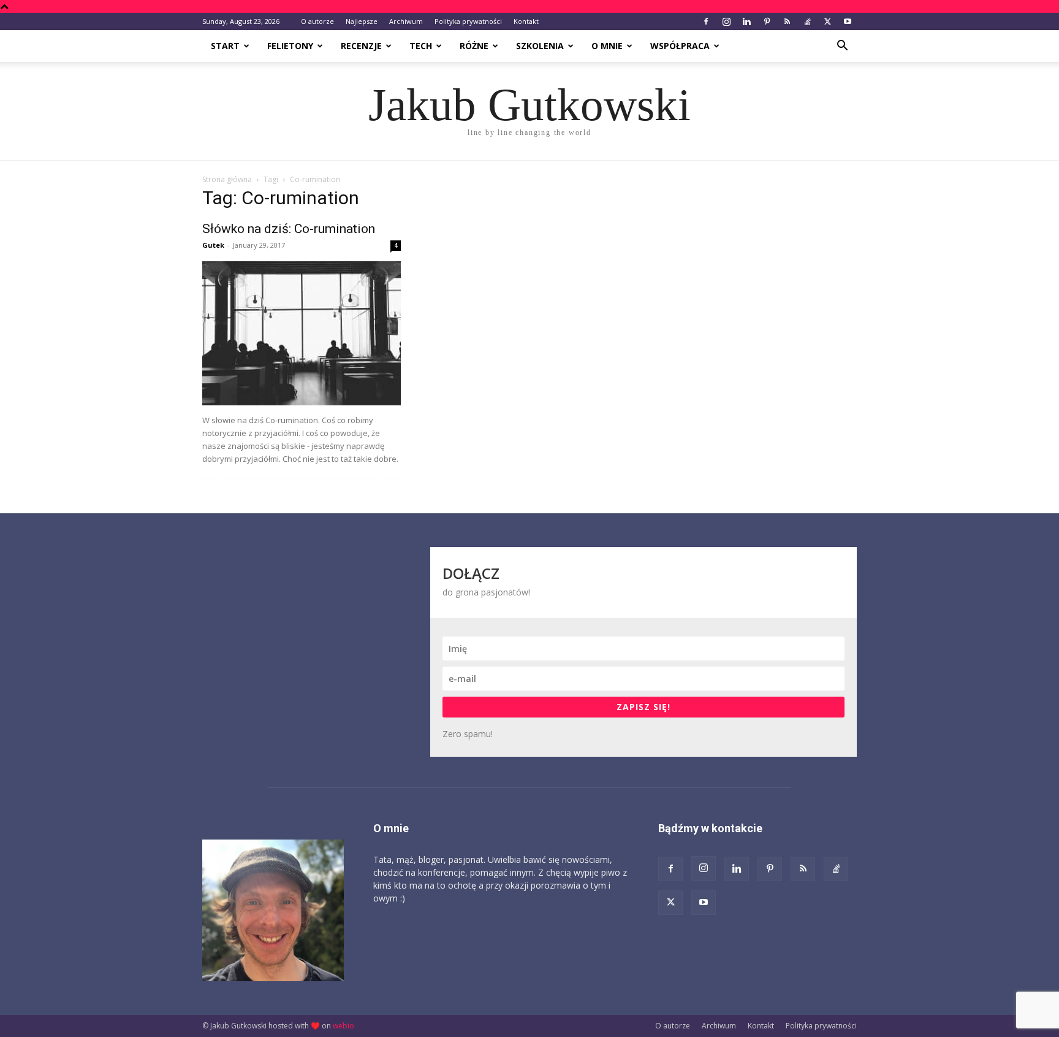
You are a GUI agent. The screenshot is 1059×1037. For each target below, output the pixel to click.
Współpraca (680, 46)
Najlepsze (362, 21)
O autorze (317, 21)
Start (225, 46)
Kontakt (526, 21)
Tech (420, 46)
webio (343, 1025)
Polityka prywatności (468, 21)
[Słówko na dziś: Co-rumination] (301, 333)
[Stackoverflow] (807, 21)
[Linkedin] (746, 21)
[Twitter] (827, 21)
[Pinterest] (766, 21)
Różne (474, 46)
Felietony (290, 46)
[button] (842, 47)
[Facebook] (706, 21)
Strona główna (227, 179)
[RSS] (787, 21)
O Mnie (607, 46)
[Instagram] (726, 21)
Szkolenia (540, 46)
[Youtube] (847, 21)
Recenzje (361, 46)
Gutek (213, 245)
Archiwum (406, 21)
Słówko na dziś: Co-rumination (288, 228)
